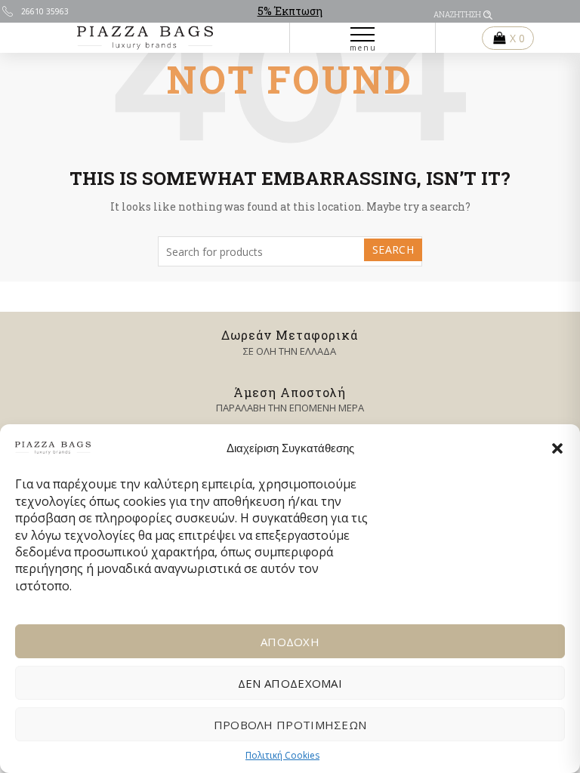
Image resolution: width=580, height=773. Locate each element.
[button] (557, 448)
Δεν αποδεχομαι (290, 683)
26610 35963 (45, 11)
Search (393, 249)
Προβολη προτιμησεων (290, 724)
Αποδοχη (290, 641)
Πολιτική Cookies (282, 755)
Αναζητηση (457, 15)
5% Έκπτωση (290, 11)
